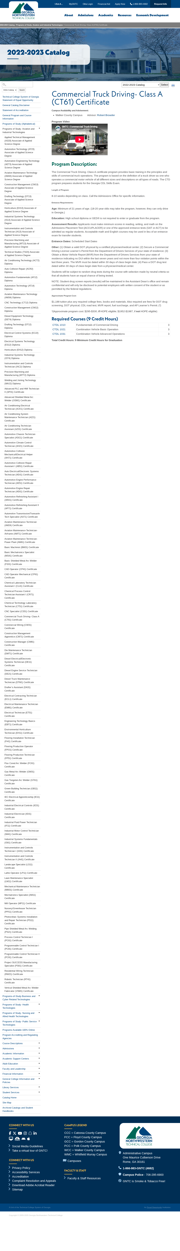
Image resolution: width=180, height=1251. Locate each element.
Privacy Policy (21, 1168)
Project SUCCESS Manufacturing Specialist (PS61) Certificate (20, 964)
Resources (124, 15)
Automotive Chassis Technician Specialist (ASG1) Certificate (19, 436)
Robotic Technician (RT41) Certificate (17, 981)
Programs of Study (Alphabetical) (19, 124)
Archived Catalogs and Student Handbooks (18, 1109)
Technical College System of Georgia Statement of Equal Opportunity (21, 99)
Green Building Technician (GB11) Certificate (21, 790)
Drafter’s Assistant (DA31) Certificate (17, 689)
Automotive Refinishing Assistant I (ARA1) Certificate (21, 498)
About (68, 15)
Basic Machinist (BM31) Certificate (21, 547)
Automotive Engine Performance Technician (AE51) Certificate (20, 482)
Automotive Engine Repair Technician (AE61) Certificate (18, 490)
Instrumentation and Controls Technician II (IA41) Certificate (19, 858)
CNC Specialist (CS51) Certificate (21, 611)
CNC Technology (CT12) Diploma (20, 302)
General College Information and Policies (18, 1081)
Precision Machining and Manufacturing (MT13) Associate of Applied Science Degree (21, 243)
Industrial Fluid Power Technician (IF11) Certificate (20, 824)
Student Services (11, 1092)
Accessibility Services (26, 1172)
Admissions (85, 15)
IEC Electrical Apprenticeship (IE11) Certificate (22, 799)
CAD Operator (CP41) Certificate (20, 569)
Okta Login (88, 4)
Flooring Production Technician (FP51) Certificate (19, 757)
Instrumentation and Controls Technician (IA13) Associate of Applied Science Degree (19, 231)
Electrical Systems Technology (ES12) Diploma (19, 343)
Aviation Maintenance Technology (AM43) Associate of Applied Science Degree (20, 176)
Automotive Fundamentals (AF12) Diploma (20, 279)
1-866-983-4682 (140, 4)
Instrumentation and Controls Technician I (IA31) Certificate (19, 849)
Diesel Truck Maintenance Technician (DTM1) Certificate (19, 681)
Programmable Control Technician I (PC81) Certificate (21, 947)
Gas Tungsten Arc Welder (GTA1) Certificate (21, 782)
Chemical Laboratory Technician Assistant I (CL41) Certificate (20, 584)
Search (22, 90)
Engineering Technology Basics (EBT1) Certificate (19, 723)
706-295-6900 (155, 1174)
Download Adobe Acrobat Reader (33, 1185)
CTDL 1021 (58, 329)
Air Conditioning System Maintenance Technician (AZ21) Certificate (19, 417)
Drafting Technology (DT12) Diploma (17, 326)
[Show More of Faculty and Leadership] (39, 1068)
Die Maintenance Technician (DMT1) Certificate (18, 652)
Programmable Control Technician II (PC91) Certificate (22, 956)
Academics (105, 15)
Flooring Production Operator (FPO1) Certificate (18, 748)
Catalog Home (9, 1097)
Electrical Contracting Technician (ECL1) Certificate (20, 697)
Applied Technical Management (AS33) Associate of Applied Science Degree (19, 140)
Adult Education (10, 1063)
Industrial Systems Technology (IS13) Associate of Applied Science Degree (22, 220)
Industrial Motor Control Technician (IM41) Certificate (21, 832)
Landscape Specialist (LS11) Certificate (18, 866)
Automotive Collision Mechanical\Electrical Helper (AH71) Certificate (18, 454)
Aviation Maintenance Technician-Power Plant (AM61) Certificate (20, 541)
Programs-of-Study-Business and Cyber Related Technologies (19, 998)
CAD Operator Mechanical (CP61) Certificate (21, 576)
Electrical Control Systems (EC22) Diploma (21, 335)
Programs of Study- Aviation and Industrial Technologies (39, 25)
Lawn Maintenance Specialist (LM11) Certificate (18, 880)
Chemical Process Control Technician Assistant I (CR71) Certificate (19, 594)
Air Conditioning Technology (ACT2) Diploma (22, 262)
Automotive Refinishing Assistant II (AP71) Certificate (21, 507)
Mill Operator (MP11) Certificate (20, 903)
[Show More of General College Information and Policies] (39, 1078)
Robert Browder (106, 115)
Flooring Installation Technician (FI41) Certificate (19, 740)
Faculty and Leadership (14, 1069)
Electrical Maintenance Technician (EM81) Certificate (21, 706)
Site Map (7, 1102)
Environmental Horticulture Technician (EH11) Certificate (18, 731)
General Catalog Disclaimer (16, 105)
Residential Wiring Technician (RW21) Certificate (18, 973)
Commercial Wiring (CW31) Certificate (18, 627)
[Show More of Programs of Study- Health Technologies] (39, 1004)
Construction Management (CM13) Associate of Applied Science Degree (21, 187)
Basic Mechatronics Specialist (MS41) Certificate (19, 554)
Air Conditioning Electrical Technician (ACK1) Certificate (19, 407)
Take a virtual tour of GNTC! (30, 1150)
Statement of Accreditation (15, 110)
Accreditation (20, 1176)
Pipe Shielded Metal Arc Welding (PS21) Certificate (20, 930)
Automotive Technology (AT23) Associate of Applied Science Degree (19, 152)
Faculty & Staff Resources (84, 1178)
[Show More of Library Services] (39, 1087)
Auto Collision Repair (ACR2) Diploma (18, 271)
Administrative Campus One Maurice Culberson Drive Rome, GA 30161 (141, 1158)
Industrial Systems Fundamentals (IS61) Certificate (20, 841)
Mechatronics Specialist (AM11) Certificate (20, 897)
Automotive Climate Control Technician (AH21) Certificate (18, 444)
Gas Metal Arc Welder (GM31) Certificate (19, 773)
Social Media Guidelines (27, 1146)
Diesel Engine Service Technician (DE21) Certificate (20, 672)
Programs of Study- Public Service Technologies (20, 1023)
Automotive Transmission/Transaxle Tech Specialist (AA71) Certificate (22, 515)
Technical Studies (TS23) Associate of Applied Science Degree (21, 254)
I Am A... (59, 4)
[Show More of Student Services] (39, 1092)
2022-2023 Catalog (7, 25)
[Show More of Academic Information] (39, 1053)
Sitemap (17, 1189)
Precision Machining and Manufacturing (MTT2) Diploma (19, 374)
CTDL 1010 (58, 325)
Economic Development (152, 15)
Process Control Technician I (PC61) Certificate (18, 939)
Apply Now (120, 4)
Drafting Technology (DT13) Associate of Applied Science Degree (18, 199)
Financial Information (13, 1074)
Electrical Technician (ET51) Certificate (18, 714)
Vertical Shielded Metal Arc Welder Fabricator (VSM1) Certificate (21, 989)
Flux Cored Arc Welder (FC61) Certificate (19, 765)
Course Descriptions (13, 1043)
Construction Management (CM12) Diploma (21, 309)
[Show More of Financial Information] (39, 1073)
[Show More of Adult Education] (39, 1063)
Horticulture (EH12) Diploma (18, 350)
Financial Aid (104, 4)
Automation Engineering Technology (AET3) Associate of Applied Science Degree (22, 164)
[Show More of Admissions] (39, 1048)
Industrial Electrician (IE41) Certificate (17, 816)
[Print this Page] (173, 86)
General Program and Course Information (17, 117)
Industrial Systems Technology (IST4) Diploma (19, 357)
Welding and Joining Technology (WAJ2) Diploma (20, 382)
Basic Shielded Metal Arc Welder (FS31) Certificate (20, 562)
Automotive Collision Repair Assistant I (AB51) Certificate (18, 465)
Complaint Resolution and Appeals (34, 1180)
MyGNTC (73, 4)
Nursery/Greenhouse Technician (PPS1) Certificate (20, 910)
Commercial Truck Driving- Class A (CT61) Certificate (21, 618)
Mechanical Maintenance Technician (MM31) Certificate (22, 888)
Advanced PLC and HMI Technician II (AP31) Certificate (21, 390)
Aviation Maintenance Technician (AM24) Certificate (20, 524)
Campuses (74, 1161)
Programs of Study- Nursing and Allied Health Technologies (18, 1015)
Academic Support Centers (16, 1058)
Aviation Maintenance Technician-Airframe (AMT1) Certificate (20, 532)
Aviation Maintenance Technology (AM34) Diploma (20, 296)
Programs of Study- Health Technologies (16, 1006)
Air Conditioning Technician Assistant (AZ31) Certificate (18, 427)
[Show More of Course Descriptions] (39, 1043)
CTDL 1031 (58, 333)
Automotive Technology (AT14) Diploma (19, 287)
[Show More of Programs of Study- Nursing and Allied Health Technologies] (39, 1012)
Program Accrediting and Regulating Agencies (20, 1037)
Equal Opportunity (154, 1207)
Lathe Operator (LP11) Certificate (20, 873)
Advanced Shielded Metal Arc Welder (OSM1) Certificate (18, 399)
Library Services (11, 1087)
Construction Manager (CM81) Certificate (19, 644)
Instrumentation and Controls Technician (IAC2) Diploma (18, 365)
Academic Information (13, 1053)
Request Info (160, 4)
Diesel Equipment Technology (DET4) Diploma (18, 318)
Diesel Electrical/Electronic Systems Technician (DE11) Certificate (18, 662)
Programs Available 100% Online (19, 1030)
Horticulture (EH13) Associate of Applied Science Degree (20, 210)
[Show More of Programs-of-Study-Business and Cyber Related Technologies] (39, 995)
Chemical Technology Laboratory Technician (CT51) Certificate (20, 605)
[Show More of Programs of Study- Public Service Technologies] (39, 1021)
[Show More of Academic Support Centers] (39, 1058)
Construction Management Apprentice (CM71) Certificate (19, 635)
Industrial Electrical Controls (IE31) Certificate (21, 807)
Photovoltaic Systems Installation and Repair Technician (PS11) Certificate (20, 920)
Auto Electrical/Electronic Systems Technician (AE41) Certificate (21, 473)
